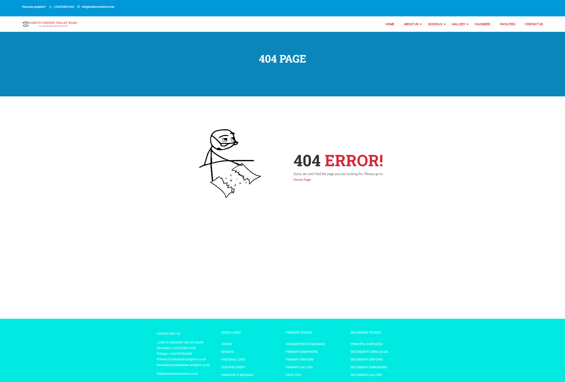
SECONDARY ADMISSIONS (368, 367)
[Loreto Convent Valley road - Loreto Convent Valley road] (50, 24)
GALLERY (458, 24)
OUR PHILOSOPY (233, 367)
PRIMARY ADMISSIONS (302, 351)
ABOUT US (411, 24)
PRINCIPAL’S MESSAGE (237, 375)
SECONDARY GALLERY (366, 375)
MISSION (227, 351)
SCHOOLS (435, 24)
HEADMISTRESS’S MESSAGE (305, 344)
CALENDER (482, 24)
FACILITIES (507, 24)
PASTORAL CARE (233, 359)
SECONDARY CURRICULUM (369, 351)
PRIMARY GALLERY (299, 367)
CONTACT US (534, 24)
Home (390, 24)
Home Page (302, 180)
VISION (226, 344)
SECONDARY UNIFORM (366, 359)
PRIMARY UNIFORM (299, 359)
